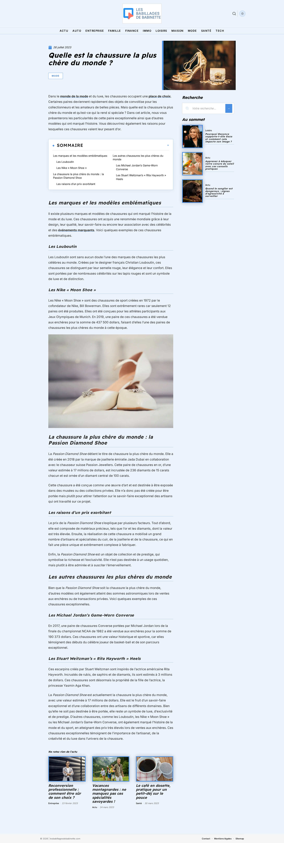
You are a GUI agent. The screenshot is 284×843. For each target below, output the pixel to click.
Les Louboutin (65, 161)
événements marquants (76, 230)
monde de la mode (74, 96)
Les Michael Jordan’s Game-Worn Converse (137, 167)
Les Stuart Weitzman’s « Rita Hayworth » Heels (141, 177)
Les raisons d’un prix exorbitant (75, 184)
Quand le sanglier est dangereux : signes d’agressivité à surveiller (219, 192)
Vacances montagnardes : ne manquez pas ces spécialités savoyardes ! (109, 793)
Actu (94, 807)
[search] (234, 13)
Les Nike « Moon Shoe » (71, 167)
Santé (139, 803)
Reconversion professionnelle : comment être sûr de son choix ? (64, 791)
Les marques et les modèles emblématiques (80, 155)
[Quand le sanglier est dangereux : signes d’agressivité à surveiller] (192, 191)
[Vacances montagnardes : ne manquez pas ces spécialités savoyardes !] (111, 769)
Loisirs (208, 130)
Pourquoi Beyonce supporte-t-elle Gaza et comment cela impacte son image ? (218, 138)
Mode (55, 75)
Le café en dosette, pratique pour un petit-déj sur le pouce (153, 791)
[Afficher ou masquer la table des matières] (126, 145)
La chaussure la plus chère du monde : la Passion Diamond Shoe (78, 175)
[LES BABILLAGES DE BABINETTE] (142, 13)
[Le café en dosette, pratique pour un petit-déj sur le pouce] (154, 769)
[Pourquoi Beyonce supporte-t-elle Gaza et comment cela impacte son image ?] (192, 136)
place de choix (160, 96)
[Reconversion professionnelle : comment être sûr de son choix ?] (67, 769)
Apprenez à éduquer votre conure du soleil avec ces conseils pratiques (219, 165)
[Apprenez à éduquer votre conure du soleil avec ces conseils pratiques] (192, 163)
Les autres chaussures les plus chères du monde (138, 157)
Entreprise (53, 803)
